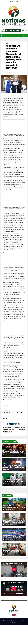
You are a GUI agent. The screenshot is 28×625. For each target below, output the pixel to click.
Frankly (13, 509)
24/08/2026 (6, 509)
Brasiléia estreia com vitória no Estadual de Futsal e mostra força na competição (14, 537)
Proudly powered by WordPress (9, 620)
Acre (7, 43)
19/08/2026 (6, 539)
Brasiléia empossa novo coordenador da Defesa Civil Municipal (12, 552)
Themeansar (14, 622)
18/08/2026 (6, 554)
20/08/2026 (6, 524)
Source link (5, 406)
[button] (23, 35)
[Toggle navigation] (26, 35)
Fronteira (5, 503)
